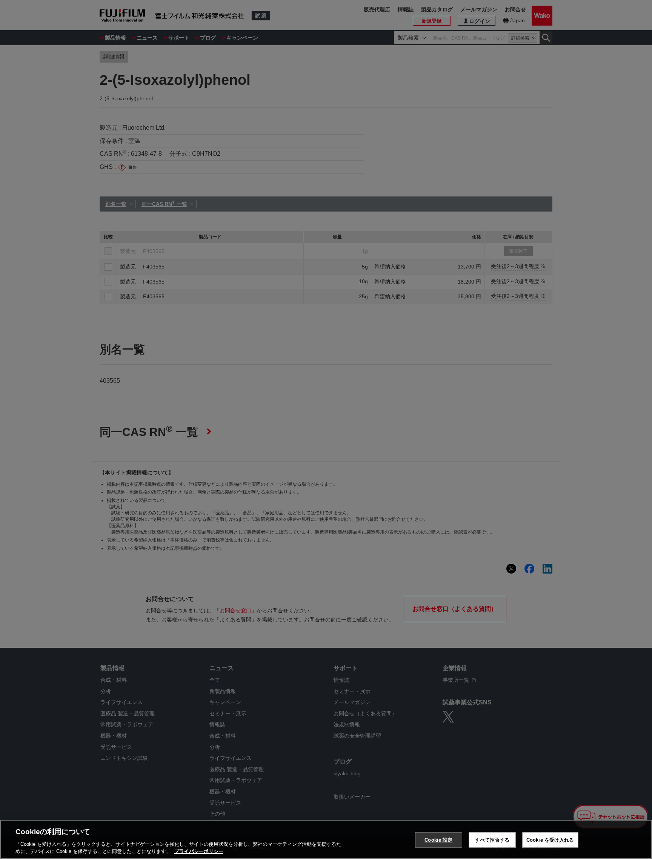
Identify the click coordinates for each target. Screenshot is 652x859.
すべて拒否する (492, 840)
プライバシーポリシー (198, 851)
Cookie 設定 (438, 840)
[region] (326, 839)
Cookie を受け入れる (550, 840)
